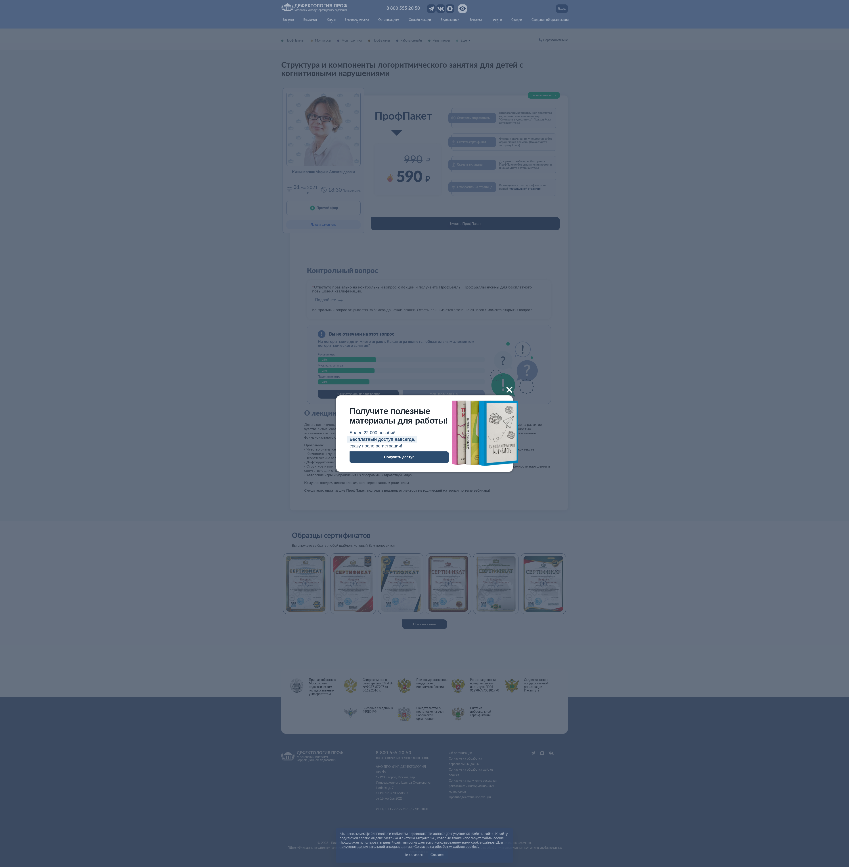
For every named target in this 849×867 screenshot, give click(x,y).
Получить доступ (399, 457)
